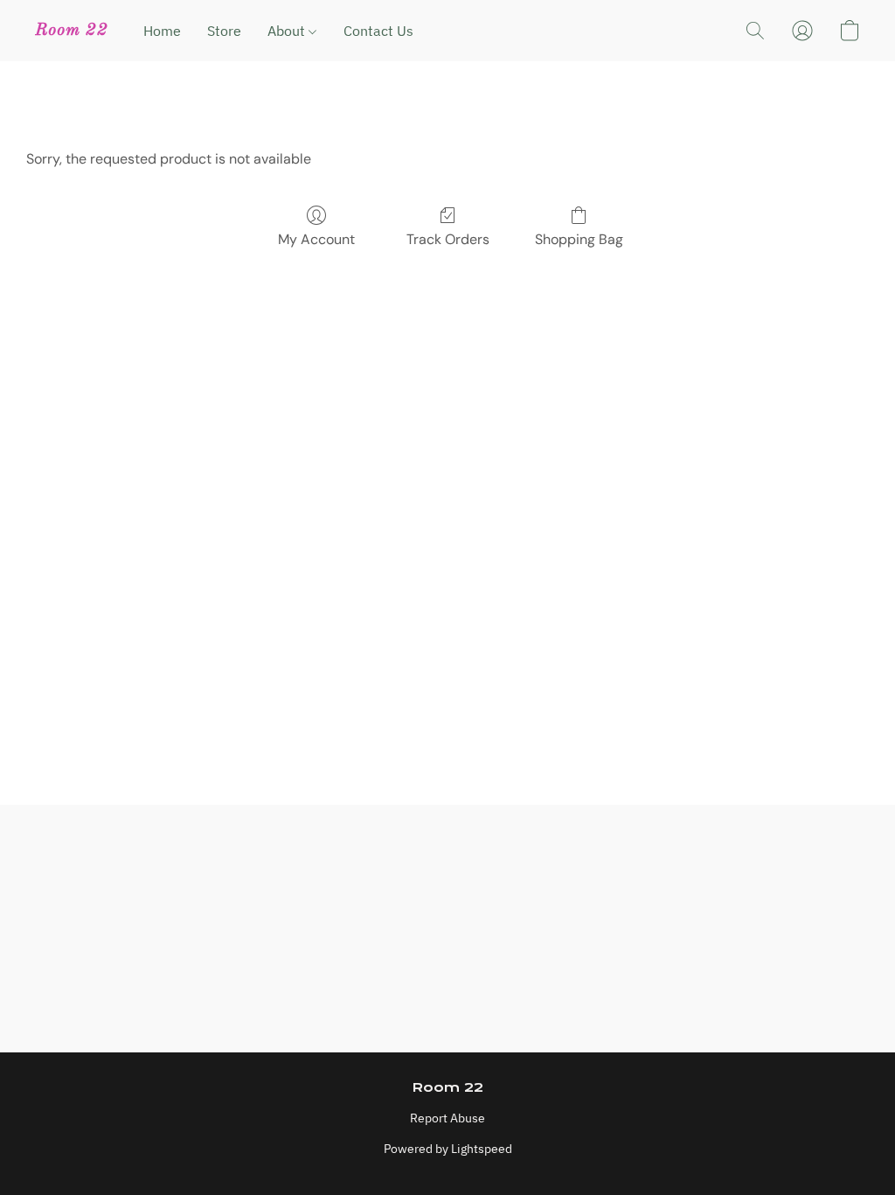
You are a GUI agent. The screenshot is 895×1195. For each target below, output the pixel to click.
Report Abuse (447, 1118)
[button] (71, 30)
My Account (316, 239)
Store (224, 30)
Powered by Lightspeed (448, 1149)
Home (162, 30)
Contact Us (378, 30)
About (288, 30)
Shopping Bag (579, 239)
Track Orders (447, 239)
